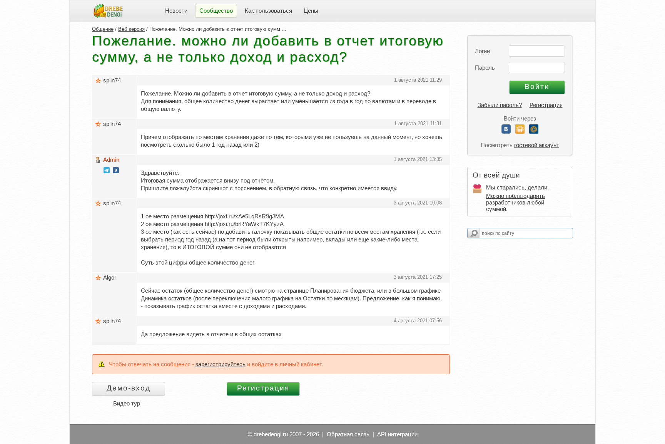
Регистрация (546, 105)
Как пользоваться (268, 10)
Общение (103, 29)
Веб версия (131, 29)
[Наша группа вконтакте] (116, 171)
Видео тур (126, 403)
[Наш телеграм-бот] (107, 171)
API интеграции (397, 434)
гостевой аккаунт (536, 145)
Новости (176, 10)
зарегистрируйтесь (220, 364)
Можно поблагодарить (515, 196)
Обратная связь (348, 434)
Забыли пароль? (500, 105)
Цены (311, 10)
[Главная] (108, 10)
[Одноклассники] (520, 131)
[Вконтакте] (506, 131)
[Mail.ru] (534, 131)
